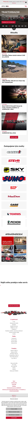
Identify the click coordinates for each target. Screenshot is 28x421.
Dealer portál (14, 382)
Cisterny (14, 369)
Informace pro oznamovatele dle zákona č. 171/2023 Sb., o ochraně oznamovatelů (14, 390)
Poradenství (14, 338)
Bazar (14, 381)
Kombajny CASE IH (14, 353)
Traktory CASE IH (14, 350)
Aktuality (14, 324)
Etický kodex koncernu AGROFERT (14, 388)
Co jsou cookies (14, 409)
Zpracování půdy (14, 363)
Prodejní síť (14, 329)
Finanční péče (14, 340)
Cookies (14, 334)
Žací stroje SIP (14, 366)
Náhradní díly (14, 343)
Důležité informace (14, 326)
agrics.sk (14, 396)
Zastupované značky (14, 323)
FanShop (14, 386)
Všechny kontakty (14, 305)
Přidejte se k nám (14, 327)
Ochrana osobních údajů (14, 332)
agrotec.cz (14, 395)
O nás (14, 321)
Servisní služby (14, 341)
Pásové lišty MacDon (14, 356)
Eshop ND (14, 384)
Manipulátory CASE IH (14, 355)
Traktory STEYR (14, 352)
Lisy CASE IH (14, 358)
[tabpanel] (14, 16)
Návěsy (14, 367)
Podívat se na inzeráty (8, 22)
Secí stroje (14, 364)
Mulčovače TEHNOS (14, 371)
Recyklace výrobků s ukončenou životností (14, 330)
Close (26, 2)
